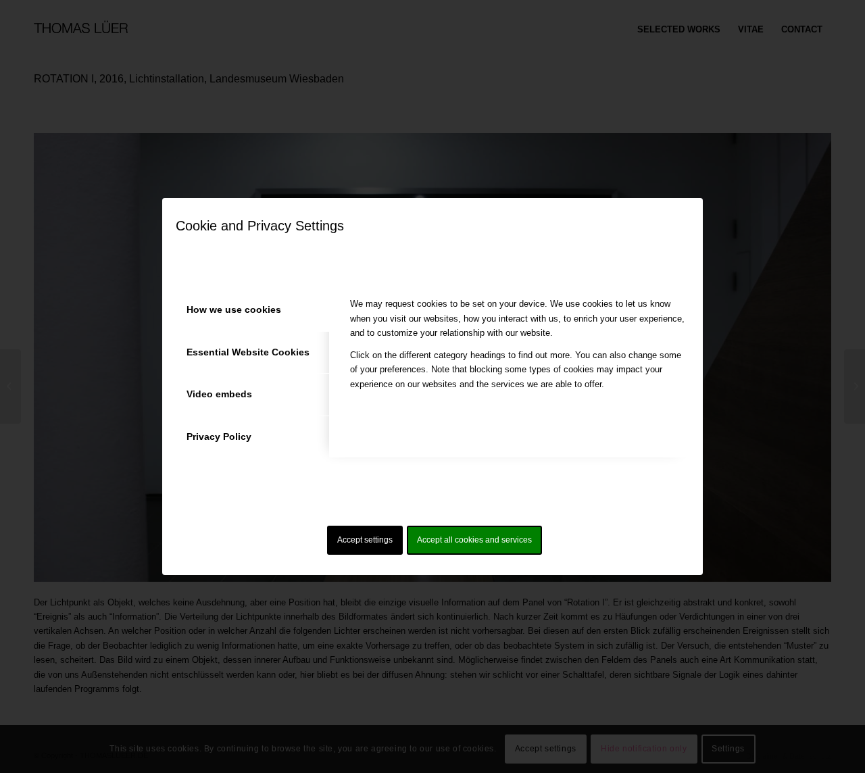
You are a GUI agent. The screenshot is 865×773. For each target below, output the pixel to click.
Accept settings (365, 540)
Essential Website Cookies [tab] (248, 352)
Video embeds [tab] (219, 394)
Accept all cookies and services (474, 540)
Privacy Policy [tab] (219, 436)
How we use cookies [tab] (234, 309)
